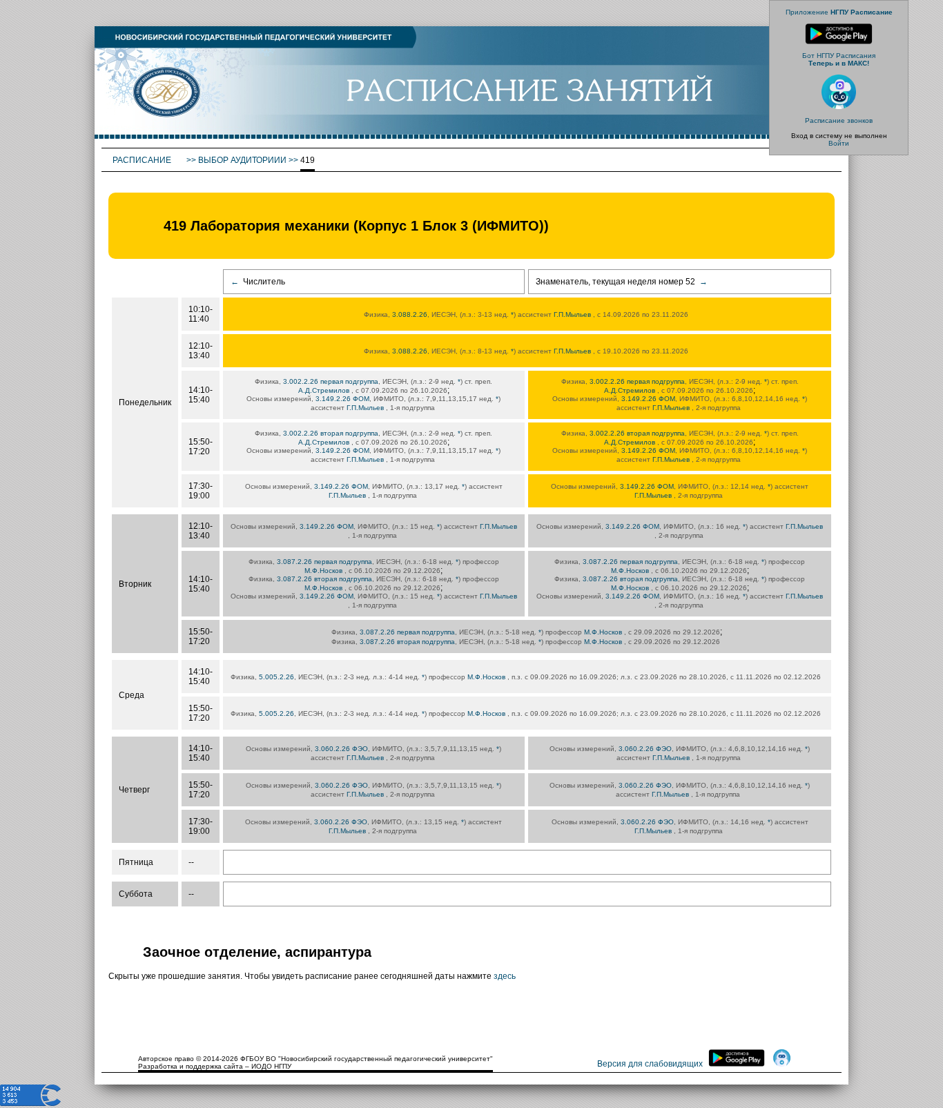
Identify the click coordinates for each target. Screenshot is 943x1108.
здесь (505, 976)
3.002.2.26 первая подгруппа (330, 381)
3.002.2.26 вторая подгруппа (330, 433)
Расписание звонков (839, 120)
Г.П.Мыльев (572, 314)
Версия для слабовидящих (650, 1064)
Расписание (143, 160)
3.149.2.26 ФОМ (342, 398)
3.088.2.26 (409, 314)
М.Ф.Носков (323, 570)
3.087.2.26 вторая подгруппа (324, 579)
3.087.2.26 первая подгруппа (324, 561)
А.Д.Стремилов (323, 390)
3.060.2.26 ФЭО (341, 748)
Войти (838, 143)
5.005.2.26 (276, 677)
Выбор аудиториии (242, 160)
